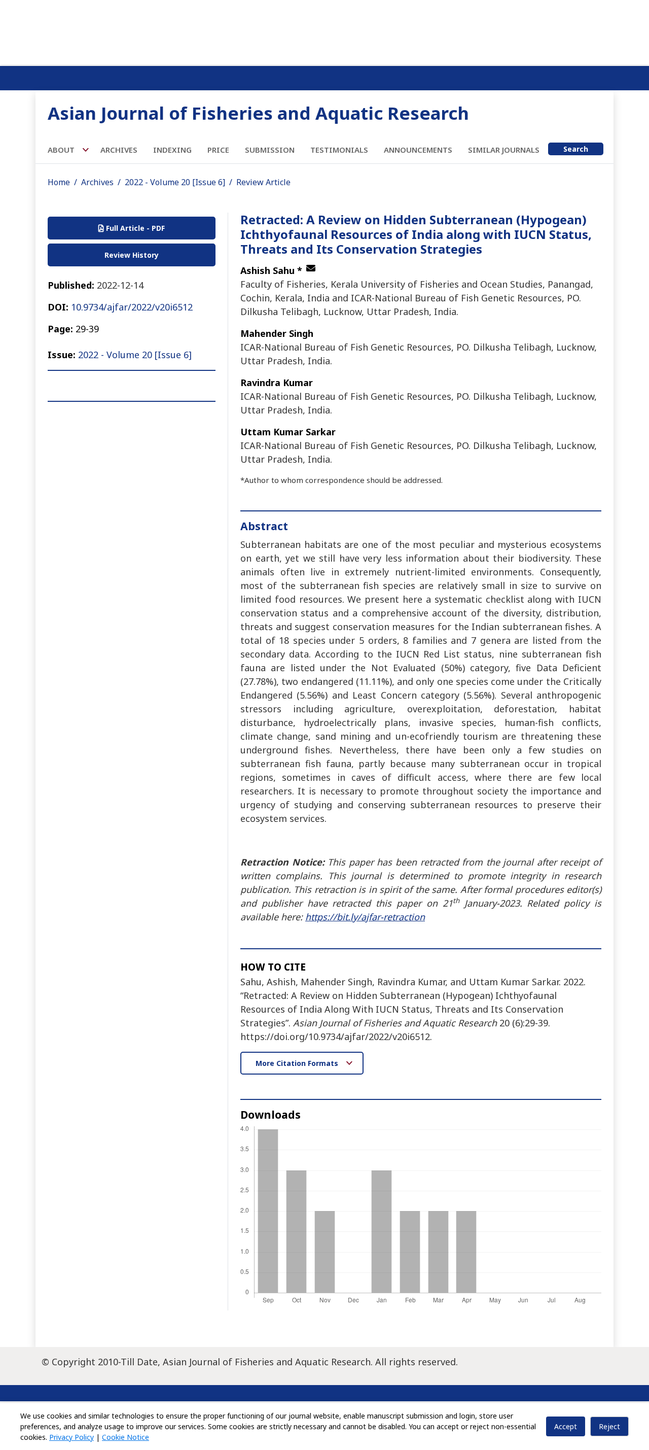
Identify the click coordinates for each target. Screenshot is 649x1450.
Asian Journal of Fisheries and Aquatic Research (258, 113)
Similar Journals (503, 150)
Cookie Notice (125, 1437)
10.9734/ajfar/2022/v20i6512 (132, 307)
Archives (118, 150)
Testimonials (339, 150)
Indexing (172, 150)
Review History (131, 255)
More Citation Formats (298, 1063)
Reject (609, 1426)
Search (575, 149)
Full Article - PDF (134, 228)
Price (218, 150)
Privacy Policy (71, 1437)
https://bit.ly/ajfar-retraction (365, 917)
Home (59, 182)
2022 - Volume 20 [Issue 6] (175, 182)
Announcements (418, 150)
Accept (565, 1426)
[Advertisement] (324, 30)
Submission (270, 150)
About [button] (62, 150)
